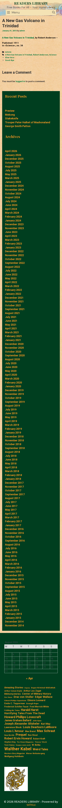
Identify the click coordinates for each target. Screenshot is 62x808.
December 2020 (14, 343)
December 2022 (14, 251)
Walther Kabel (17, 748)
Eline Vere (9, 57)
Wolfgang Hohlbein (14, 756)
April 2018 (11, 467)
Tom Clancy (9, 745)
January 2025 (13, 181)
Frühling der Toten (12, 710)
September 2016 (15, 540)
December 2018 (14, 436)
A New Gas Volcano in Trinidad (18, 37)
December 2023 (14, 224)
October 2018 (13, 444)
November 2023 (14, 228)
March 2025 (12, 178)
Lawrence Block (13, 727)
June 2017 (11, 505)
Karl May (45, 723)
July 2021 (10, 317)
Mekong (10, 114)
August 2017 (12, 498)
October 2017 (13, 490)
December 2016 (14, 529)
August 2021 (12, 313)
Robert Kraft (39, 739)
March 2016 (12, 563)
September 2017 (15, 494)
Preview (9, 110)
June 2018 (11, 459)
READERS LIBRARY (31, 3)
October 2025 (13, 162)
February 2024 (13, 216)
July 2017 (10, 502)
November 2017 (14, 486)
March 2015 (12, 610)
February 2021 (13, 336)
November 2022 (14, 255)
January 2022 (13, 293)
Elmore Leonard (36, 700)
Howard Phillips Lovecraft (22, 717)
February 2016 (13, 567)
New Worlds (9, 735)
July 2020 (10, 363)
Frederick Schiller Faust (16, 706)
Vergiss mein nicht (23, 745)
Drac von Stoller (24, 696)
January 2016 (13, 571)
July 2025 (10, 170)
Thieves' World (41, 742)
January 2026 (13, 154)
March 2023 (12, 239)
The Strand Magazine (25, 742)
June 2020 (11, 367)
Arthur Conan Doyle (13, 691)
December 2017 (14, 482)
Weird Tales (40, 749)
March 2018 (12, 471)
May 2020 (10, 370)
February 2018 (13, 475)
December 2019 (14, 390)
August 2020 (12, 359)
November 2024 (14, 189)
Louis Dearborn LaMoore (40, 727)
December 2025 (14, 158)
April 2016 (11, 559)
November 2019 (14, 394)
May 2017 (10, 509)
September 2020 (15, 355)
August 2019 (12, 405)
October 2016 (13, 536)
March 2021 (12, 332)
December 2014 (14, 621)
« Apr (29, 678)
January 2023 (13, 247)
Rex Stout (33, 735)
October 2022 (13, 259)
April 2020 (11, 374)
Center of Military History (36, 693)
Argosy (27, 688)
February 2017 (13, 521)
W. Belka (36, 745)
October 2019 (13, 397)
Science (53, 55)
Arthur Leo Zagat (32, 691)
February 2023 (13, 243)
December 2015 (14, 575)
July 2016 (10, 548)
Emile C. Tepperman (14, 703)
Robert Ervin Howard (18, 738)
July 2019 (10, 409)
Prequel (21, 734)
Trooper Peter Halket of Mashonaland (27, 122)
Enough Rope (32, 703)
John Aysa (37, 721)
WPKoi (31, 805)
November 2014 (14, 625)
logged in (20, 81)
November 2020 (14, 347)
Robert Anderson (40, 55)
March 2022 (12, 286)
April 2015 (11, 606)
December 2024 (14, 185)
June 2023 (11, 232)
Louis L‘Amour (14, 731)
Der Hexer (8, 697)
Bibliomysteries (12, 694)
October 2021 (13, 305)
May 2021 (10, 324)
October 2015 (13, 582)
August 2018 (12, 451)
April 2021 (11, 328)
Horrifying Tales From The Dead (24, 713)
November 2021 (14, 301)
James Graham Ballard (17, 720)
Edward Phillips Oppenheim (15, 701)
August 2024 (12, 197)
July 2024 (10, 201)
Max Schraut (46, 731)
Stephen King (9, 742)
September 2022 (15, 262)
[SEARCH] (53, 12)
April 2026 (11, 151)
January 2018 (13, 478)
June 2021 (11, 320)
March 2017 (12, 517)
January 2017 (13, 525)
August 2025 (12, 166)
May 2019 (10, 417)
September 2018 (15, 448)
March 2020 (12, 378)
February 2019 (13, 428)
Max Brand (30, 731)
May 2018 (10, 463)
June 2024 (11, 205)
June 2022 (11, 274)
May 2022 (10, 278)
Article (8, 52)
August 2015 (12, 590)
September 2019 (15, 401)
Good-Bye (9, 60)
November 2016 (14, 532)
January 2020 (13, 386)
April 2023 (11, 235)
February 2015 (13, 613)
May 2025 (10, 174)
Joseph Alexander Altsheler (22, 723)
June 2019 (11, 413)
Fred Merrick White (39, 706)
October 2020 (13, 351)
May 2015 (10, 602)
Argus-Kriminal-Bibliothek (43, 688)
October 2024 (13, 193)
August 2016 (12, 544)
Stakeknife (11, 118)
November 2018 (14, 440)
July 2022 (10, 270)
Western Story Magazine (14, 753)
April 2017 (11, 513)
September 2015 (15, 586)
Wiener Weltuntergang (35, 753)
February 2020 (13, 382)
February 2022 (13, 289)
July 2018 (10, 455)
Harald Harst (29, 710)
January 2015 (13, 617)
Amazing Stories (13, 687)
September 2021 (15, 309)
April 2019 (11, 421)
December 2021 (14, 297)
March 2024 (12, 212)
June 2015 (11, 598)
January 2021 (13, 340)
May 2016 (10, 556)
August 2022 (12, 266)
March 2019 (12, 424)
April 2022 (11, 282)
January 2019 (13, 432)
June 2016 (11, 552)
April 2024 (11, 208)
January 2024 (13, 220)
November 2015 (14, 579)
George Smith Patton (17, 126)
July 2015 (10, 594)
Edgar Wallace (43, 696)
